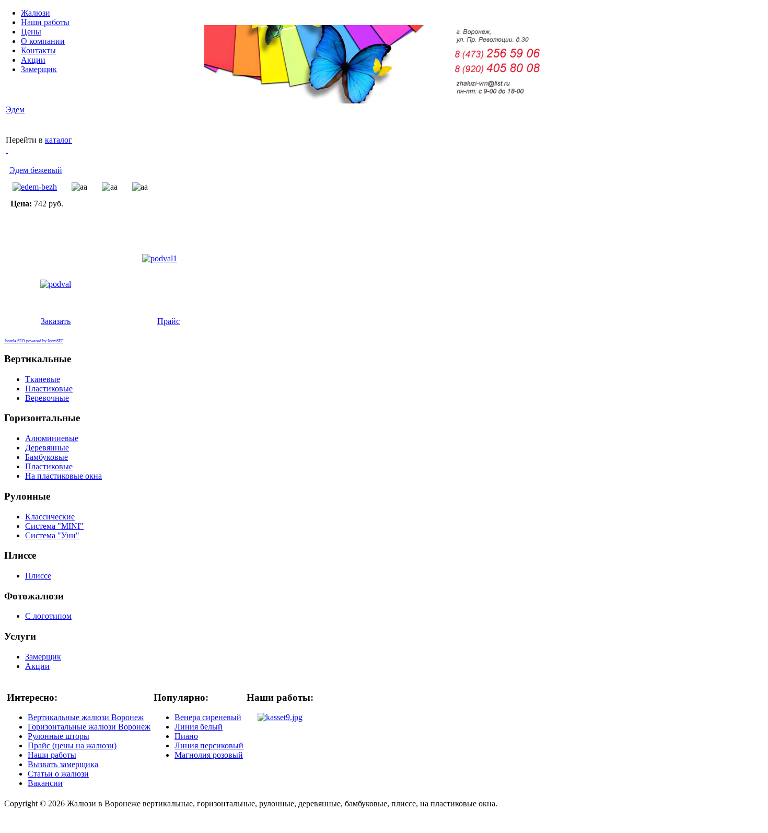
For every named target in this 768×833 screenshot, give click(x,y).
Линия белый (198, 726)
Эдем (15, 109)
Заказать (56, 321)
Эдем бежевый (35, 170)
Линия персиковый (208, 745)
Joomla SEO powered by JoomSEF (33, 341)
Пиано (186, 736)
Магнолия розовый (208, 754)
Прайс (168, 321)
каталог (58, 139)
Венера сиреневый (207, 717)
